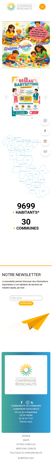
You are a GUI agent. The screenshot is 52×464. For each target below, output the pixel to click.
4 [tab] (32, 118)
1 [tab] (20, 118)
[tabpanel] (26, 96)
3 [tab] (28, 118)
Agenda (26, 436)
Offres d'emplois (26, 444)
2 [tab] (24, 118)
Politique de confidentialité (26, 453)
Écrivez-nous (26, 421)
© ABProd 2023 (26, 458)
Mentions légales (26, 448)
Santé (26, 440)
